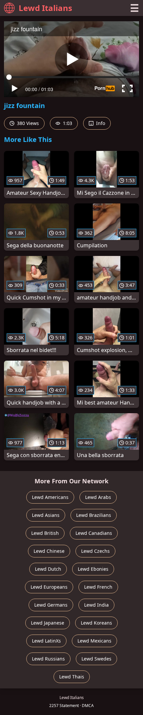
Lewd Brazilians (93, 515)
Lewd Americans (50, 497)
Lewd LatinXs (46, 641)
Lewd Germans (51, 605)
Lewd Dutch (48, 569)
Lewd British (45, 533)
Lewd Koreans (96, 623)
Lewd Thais (71, 676)
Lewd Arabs (98, 497)
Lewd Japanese (47, 623)
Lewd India (96, 605)
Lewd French (98, 587)
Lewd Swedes (96, 658)
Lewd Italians (45, 7)
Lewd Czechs (95, 551)
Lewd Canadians (93, 533)
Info (100, 123)
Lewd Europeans (49, 587)
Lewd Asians (46, 515)
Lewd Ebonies (93, 569)
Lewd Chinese (49, 551)
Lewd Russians (48, 658)
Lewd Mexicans (94, 641)
